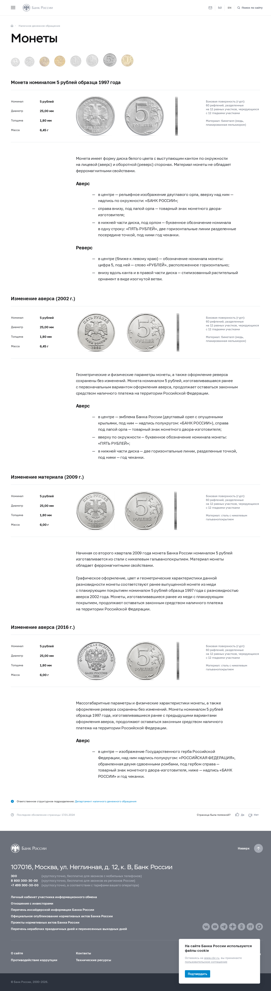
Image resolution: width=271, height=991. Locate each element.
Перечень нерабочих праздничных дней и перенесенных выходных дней (69, 929)
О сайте (17, 953)
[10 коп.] (44, 62)
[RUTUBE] (250, 926)
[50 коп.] (59, 61)
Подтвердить (197, 974)
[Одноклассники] (241, 926)
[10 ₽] (127, 60)
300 (14, 876)
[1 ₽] (75, 61)
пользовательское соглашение (206, 961)
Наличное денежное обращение (39, 25)
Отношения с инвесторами (32, 903)
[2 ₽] (92, 60)
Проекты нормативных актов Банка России (45, 922)
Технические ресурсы (93, 960)
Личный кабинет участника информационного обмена (54, 897)
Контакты (83, 953)
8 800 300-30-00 (24, 880)
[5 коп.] (29, 62)
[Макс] (259, 926)
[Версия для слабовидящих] (220, 8)
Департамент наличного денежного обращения (105, 801)
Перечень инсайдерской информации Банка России (52, 910)
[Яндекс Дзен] (232, 926)
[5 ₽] (110, 60)
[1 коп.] (15, 62)
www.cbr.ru (211, 957)
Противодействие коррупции (34, 960)
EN (229, 7)
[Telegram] (223, 926)
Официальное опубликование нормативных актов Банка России (62, 916)
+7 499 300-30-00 (25, 885)
